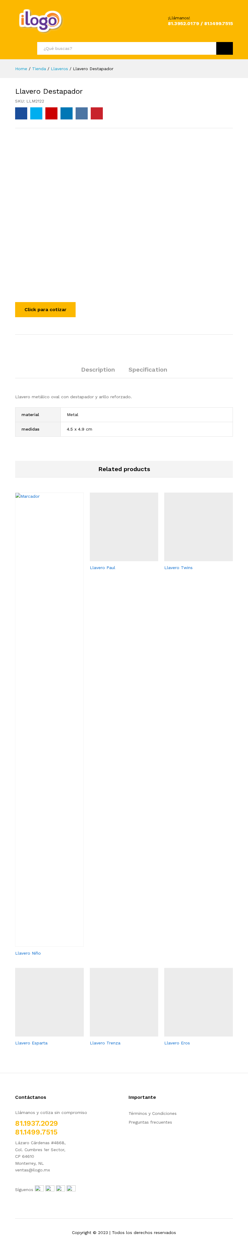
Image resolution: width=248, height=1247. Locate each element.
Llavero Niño (28, 953)
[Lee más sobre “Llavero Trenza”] (117, 1033)
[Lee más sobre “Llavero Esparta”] (42, 1033)
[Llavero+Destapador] (36, 113)
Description (98, 369)
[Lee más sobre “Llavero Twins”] (192, 557)
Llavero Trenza (105, 1042)
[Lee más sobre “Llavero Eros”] (192, 1033)
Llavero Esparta (31, 1042)
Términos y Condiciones (153, 1113)
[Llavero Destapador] (21, 113)
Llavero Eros (177, 1042)
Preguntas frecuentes (150, 1122)
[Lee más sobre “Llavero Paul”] (117, 557)
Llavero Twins (178, 567)
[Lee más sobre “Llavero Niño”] (42, 943)
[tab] (98, 372)
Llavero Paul (102, 567)
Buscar (224, 48)
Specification (148, 369)
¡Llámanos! (179, 17)
